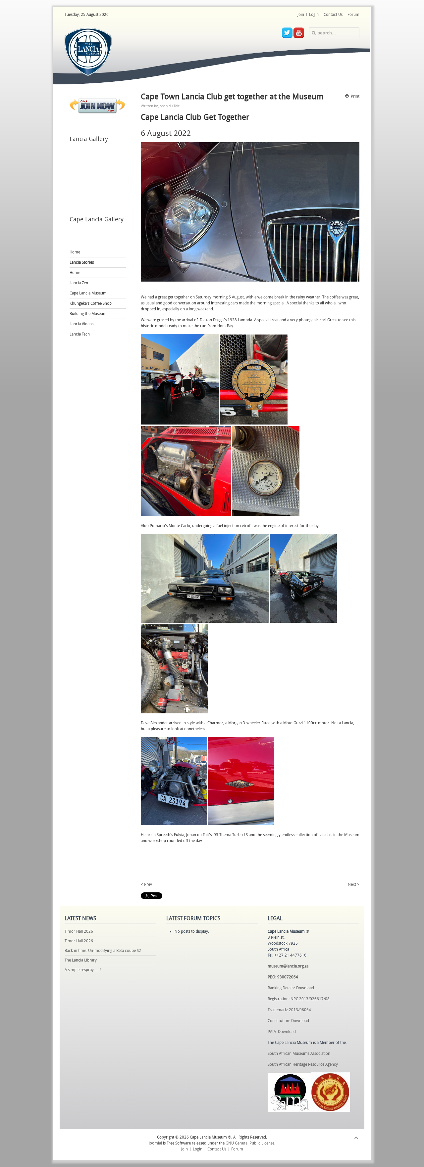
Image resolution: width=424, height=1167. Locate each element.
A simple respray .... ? (83, 969)
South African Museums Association (299, 1053)
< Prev (146, 884)
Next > (353, 884)
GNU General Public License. (250, 1143)
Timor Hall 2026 (79, 931)
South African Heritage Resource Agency (303, 1064)
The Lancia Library (81, 960)
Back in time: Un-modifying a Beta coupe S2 (103, 950)
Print (354, 96)
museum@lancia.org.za (288, 966)
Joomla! (155, 1143)
